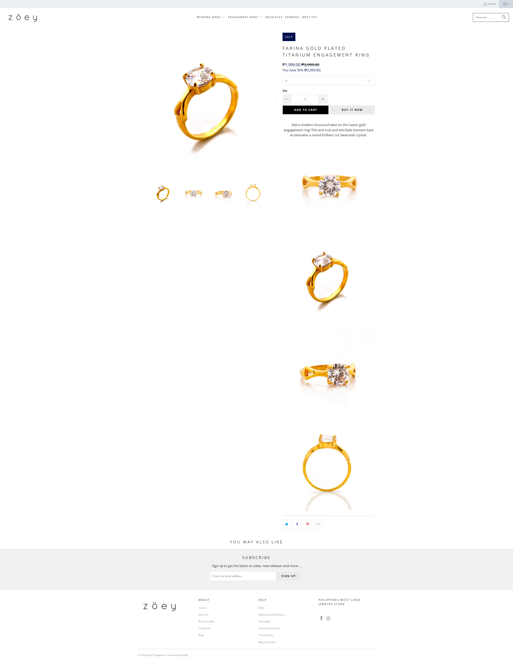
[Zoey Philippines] (22, 17)
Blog (200, 635)
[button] (211, 17)
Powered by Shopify (177, 655)
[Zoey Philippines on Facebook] (322, 618)
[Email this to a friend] (318, 524)
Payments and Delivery (271, 614)
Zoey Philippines (156, 655)
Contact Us (204, 628)
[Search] (504, 17)
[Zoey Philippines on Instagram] (329, 618)
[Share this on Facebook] (297, 524)
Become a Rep (206, 621)
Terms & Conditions (270, 628)
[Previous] (141, 103)
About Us (203, 614)
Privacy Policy (266, 635)
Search (202, 608)
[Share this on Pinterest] (307, 524)
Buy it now (352, 110)
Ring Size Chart (267, 642)
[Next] (275, 103)
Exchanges (265, 621)
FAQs (261, 608)
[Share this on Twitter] (287, 524)
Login (492, 4)
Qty (285, 90)
